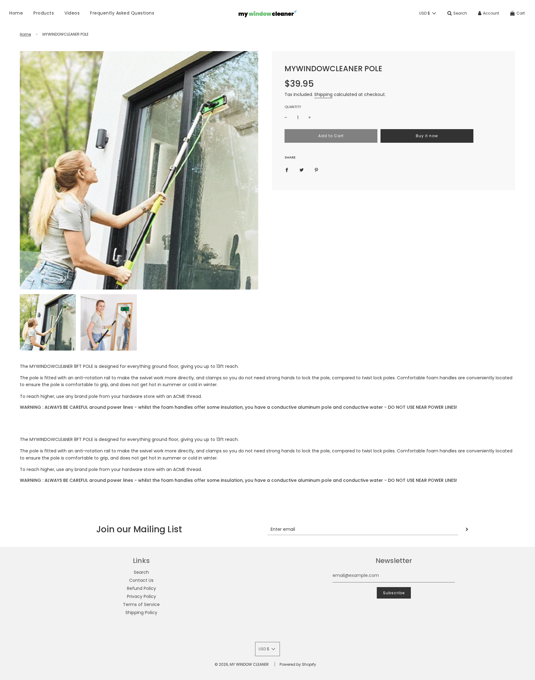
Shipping (323, 94)
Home (16, 13)
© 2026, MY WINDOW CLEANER (242, 664)
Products (43, 13)
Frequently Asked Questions (122, 13)
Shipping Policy (141, 612)
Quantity (293, 106)
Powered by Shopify (298, 664)
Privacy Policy (141, 596)
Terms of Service (141, 604)
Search (141, 572)
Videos (72, 13)
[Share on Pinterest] (316, 169)
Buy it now (427, 135)
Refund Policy (141, 588)
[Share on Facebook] (287, 169)
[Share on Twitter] (301, 169)
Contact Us (141, 580)
